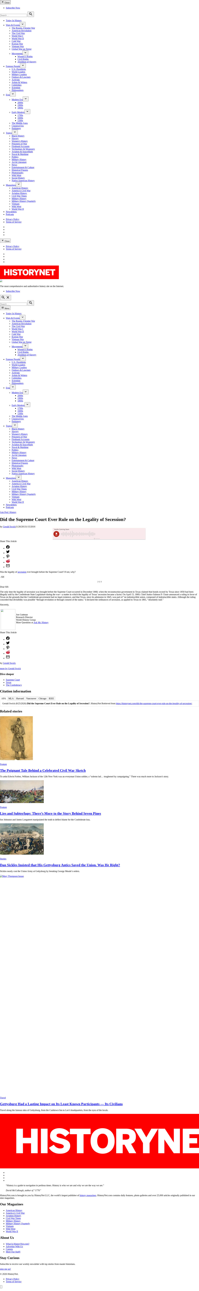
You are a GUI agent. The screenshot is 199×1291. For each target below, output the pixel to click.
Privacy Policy (12, 219)
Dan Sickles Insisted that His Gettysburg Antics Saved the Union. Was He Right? (60, 865)
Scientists (16, 87)
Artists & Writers (19, 82)
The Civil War (18, 33)
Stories (3, 859)
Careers (9, 1249)
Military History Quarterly (24, 201)
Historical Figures (20, 170)
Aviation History (19, 193)
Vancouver (31, 698)
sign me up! (5, 1269)
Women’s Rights (25, 56)
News (14, 165)
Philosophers (17, 90)
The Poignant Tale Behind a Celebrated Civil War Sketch (43, 770)
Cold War (16, 41)
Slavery (15, 138)
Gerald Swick (9, 526)
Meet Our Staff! (13, 1252)
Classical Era (18, 126)
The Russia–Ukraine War (23, 28)
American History (20, 188)
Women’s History (20, 141)
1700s (20, 115)
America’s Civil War (21, 190)
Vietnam (15, 204)
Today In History (14, 20)
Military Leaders (19, 74)
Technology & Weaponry (23, 149)
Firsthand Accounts (20, 146)
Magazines (11, 185)
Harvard (20, 698)
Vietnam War (18, 46)
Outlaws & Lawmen (21, 77)
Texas (8, 682)
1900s (20, 105)
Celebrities (16, 85)
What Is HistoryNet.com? (17, 1244)
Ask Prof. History (8, 512)
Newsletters (11, 211)
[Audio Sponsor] (121, 534)
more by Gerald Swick (10, 668)
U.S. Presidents (19, 69)
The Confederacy (14, 685)
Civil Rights (23, 59)
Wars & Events (13, 25)
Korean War (17, 44)
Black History (18, 136)
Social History (18, 178)
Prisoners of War (19, 143)
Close (6, 3)
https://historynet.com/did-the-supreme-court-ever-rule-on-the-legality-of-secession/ (154, 703)
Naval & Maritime (20, 154)
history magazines (88, 1195)
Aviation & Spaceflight (22, 151)
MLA (11, 698)
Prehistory (16, 128)
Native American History (23, 180)
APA (3, 698)
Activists (16, 79)
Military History (19, 159)
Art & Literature (19, 162)
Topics (9, 133)
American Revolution (21, 30)
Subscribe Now (13, 8)
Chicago (42, 698)
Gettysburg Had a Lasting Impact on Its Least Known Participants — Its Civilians (61, 1104)
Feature (3, 764)
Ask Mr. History (41, 622)
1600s (20, 118)
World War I (17, 36)
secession (22, 572)
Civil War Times (19, 196)
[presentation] (22, 24)
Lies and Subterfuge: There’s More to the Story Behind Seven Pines (50, 813)
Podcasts (10, 214)
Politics (15, 157)
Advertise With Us (14, 1246)
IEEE (51, 698)
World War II (18, 38)
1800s (20, 108)
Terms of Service (13, 222)
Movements (17, 53)
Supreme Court (13, 680)
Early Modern (18, 112)
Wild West (16, 175)
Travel (3, 1097)
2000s (20, 102)
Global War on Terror (21, 49)
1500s (20, 120)
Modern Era (17, 99)
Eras (8, 95)
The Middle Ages (20, 123)
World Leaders (18, 72)
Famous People (13, 66)
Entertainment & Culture (23, 167)
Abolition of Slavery (26, 62)
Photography (17, 172)
